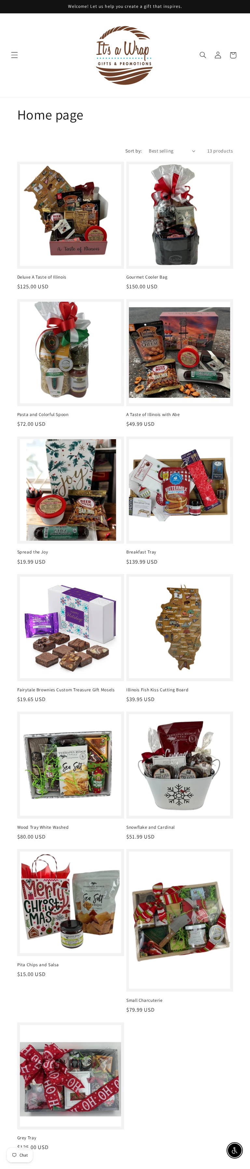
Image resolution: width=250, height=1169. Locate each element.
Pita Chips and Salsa (38, 965)
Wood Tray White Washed (43, 827)
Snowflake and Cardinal (150, 827)
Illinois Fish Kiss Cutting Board (157, 690)
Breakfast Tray (141, 552)
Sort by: (133, 151)
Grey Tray (26, 1138)
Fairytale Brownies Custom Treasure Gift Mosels (66, 690)
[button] (14, 55)
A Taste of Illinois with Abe (153, 414)
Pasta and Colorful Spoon (43, 414)
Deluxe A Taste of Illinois (41, 277)
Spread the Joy (32, 552)
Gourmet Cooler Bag (146, 277)
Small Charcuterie (144, 1000)
